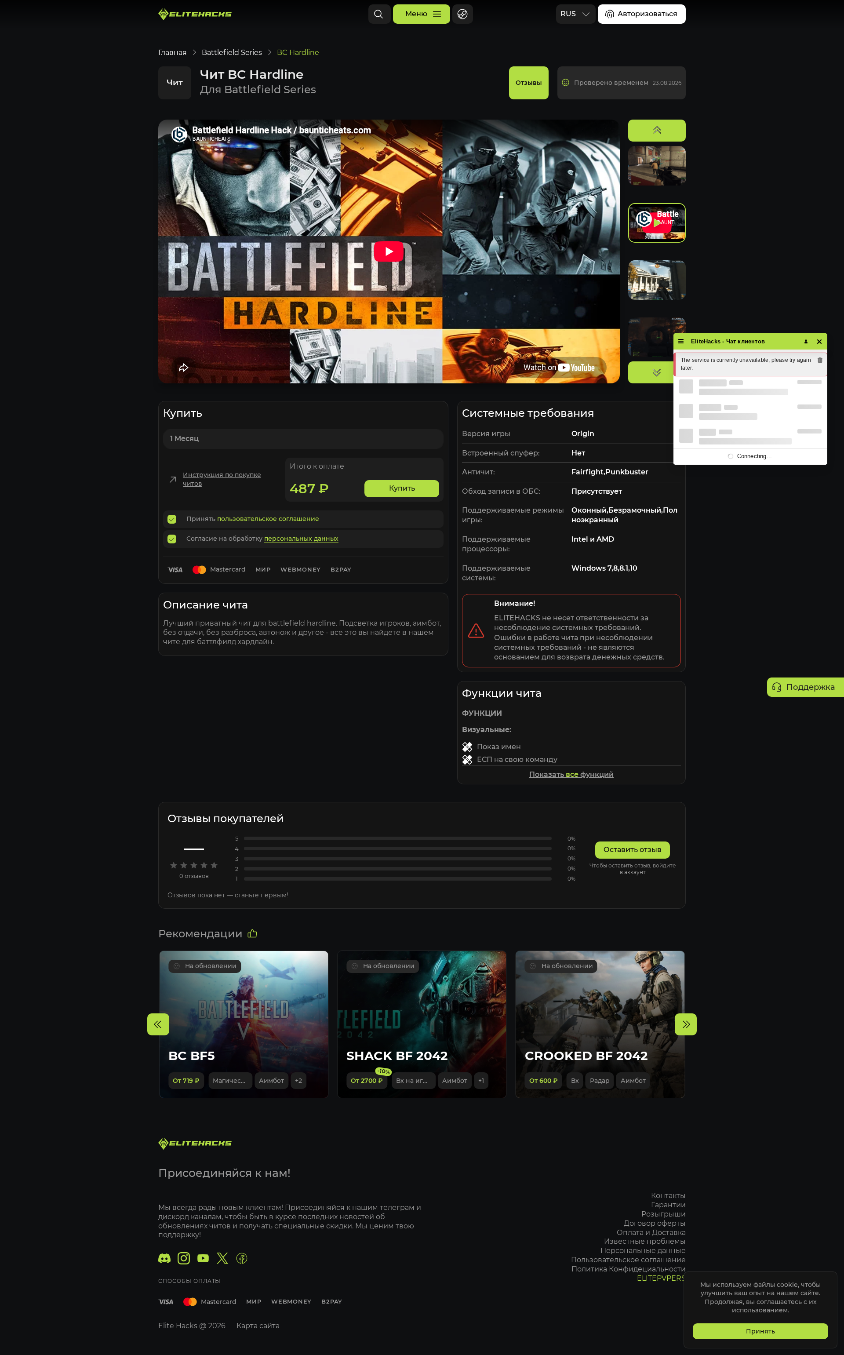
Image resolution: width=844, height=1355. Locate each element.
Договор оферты (655, 1223)
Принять (760, 1331)
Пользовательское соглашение (628, 1260)
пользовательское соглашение (268, 519)
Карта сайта (258, 1326)
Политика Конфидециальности (628, 1269)
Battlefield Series (232, 52)
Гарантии (668, 1205)
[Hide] (819, 341)
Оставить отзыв (633, 849)
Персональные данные (643, 1250)
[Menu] (681, 341)
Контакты (668, 1195)
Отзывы (529, 83)
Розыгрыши (663, 1214)
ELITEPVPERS (661, 1278)
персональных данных (301, 539)
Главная (172, 52)
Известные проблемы (645, 1241)
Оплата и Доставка (651, 1232)
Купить (402, 488)
